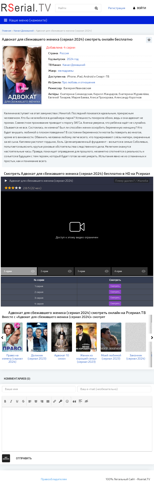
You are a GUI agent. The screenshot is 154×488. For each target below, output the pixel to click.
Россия (64, 53)
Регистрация (116, 8)
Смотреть (115, 286)
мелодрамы (66, 70)
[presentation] (5, 401)
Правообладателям (54, 479)
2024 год (73, 59)
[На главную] (26, 8)
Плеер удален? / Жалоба (131, 180)
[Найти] (96, 8)
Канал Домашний (74, 64)
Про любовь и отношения (78, 82)
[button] (5, 401)
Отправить (24, 458)
